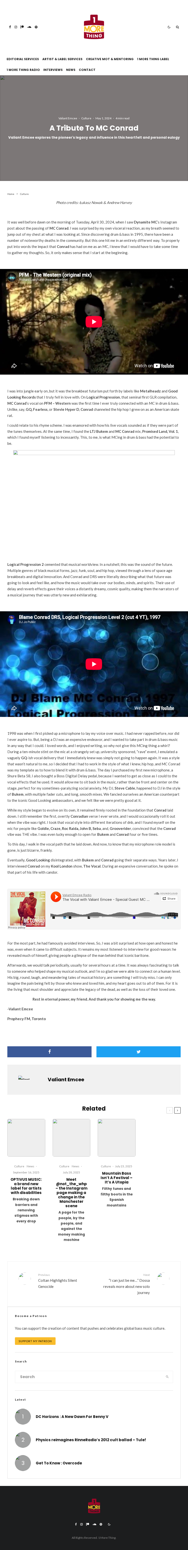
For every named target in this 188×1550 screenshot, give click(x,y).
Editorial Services (23, 59)
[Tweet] (138, 1051)
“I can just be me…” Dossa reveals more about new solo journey (126, 1284)
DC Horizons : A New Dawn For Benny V (72, 1417)
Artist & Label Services (62, 59)
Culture (86, 118)
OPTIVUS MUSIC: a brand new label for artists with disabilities (26, 1186)
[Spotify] (36, 27)
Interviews (53, 70)
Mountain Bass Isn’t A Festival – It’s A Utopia (116, 1177)
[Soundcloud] (29, 27)
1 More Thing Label (153, 59)
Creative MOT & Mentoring (110, 59)
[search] (167, 1377)
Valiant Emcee (68, 118)
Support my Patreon (35, 1341)
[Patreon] (22, 27)
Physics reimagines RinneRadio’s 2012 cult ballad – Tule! (91, 1440)
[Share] (49, 1051)
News (70, 70)
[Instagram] (16, 27)
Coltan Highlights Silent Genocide (57, 1281)
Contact (87, 70)
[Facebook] (10, 27)
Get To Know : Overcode (59, 1463)
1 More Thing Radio (23, 70)
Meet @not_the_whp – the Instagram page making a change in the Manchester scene (71, 1192)
